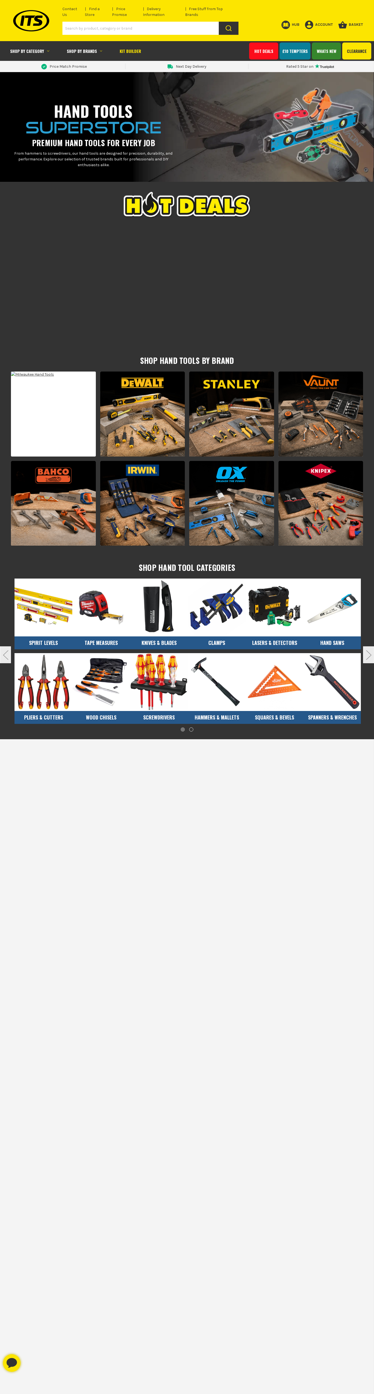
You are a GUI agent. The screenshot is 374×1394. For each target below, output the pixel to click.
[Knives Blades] (159, 607)
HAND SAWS (332, 642)
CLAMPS (216, 642)
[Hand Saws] (332, 607)
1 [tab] (183, 729)
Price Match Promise (68, 66)
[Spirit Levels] (43, 607)
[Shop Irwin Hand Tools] (142, 503)
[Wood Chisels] (101, 682)
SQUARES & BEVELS (274, 717)
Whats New (326, 51)
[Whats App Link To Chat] (29, 1360)
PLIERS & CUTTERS (43, 717)
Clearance (357, 51)
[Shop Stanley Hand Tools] (231, 414)
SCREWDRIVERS (159, 717)
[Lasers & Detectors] (274, 607)
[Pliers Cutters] (43, 682)
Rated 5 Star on (299, 66)
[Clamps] (217, 607)
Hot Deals (263, 51)
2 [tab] (191, 729)
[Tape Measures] (101, 607)
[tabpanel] (43, 653)
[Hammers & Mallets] (217, 682)
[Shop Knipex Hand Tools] (320, 503)
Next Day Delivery (191, 66)
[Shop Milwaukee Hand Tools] (53, 414)
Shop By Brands (82, 51)
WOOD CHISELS (101, 717)
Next (368, 655)
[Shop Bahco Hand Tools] (53, 503)
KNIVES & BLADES (159, 642)
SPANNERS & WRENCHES (332, 717)
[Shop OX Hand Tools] (231, 503)
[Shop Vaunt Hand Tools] (320, 414)
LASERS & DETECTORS (274, 642)
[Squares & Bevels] (274, 682)
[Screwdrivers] (159, 682)
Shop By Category (27, 51)
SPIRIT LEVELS (43, 642)
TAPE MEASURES (101, 642)
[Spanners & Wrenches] (332, 682)
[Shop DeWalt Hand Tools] (142, 414)
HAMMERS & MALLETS (217, 717)
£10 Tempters (295, 51)
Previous (5, 655)
